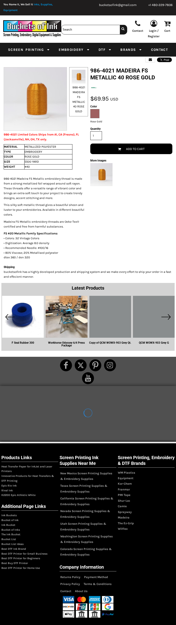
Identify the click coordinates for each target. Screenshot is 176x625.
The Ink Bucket (10, 534)
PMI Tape (124, 495)
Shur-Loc (124, 500)
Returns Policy (70, 577)
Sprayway (125, 512)
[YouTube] (88, 378)
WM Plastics (126, 472)
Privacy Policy (70, 584)
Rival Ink (7, 490)
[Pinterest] (95, 365)
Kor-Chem (125, 483)
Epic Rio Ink (9, 485)
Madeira (123, 517)
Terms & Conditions (98, 584)
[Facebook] (66, 365)
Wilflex (123, 528)
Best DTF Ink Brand (13, 548)
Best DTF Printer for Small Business (24, 553)
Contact (65, 591)
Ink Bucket (8, 525)
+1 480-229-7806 (160, 5)
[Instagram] (110, 365)
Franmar (124, 489)
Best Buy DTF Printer (14, 563)
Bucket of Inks (10, 529)
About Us (81, 591)
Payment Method (96, 577)
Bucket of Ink (10, 520)
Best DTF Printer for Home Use (20, 568)
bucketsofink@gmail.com (118, 5)
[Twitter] (81, 365)
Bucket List (8, 539)
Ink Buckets (9, 515)
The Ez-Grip (126, 523)
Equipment (125, 478)
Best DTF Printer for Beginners (20, 558)
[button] (29, 50)
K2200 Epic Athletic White (18, 495)
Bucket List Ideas (12, 544)
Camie (122, 506)
